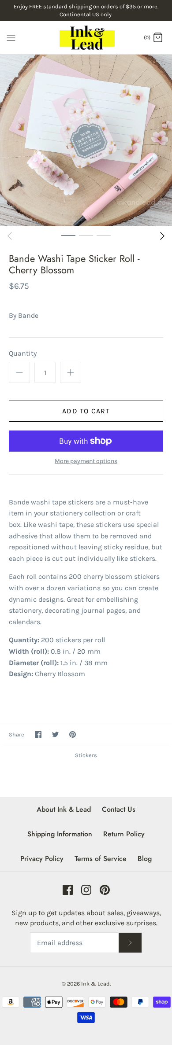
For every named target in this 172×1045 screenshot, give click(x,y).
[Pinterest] (105, 890)
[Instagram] (86, 890)
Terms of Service (101, 859)
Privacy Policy (42, 859)
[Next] (162, 236)
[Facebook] (68, 890)
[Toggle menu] (11, 37)
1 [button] (68, 235)
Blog (145, 859)
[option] (86, 140)
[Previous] (9, 236)
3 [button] (103, 235)
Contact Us (118, 809)
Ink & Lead (95, 983)
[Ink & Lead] (86, 38)
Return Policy (124, 834)
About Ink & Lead (64, 809)
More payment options (86, 461)
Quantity (23, 353)
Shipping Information (59, 834)
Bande (28, 315)
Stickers (86, 755)
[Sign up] (130, 943)
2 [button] (86, 235)
